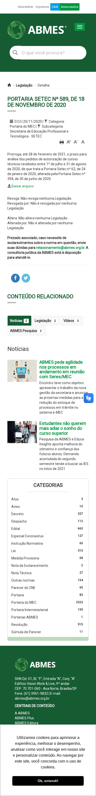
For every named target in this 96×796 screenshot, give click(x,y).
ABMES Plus (24, 718)
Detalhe (44, 85)
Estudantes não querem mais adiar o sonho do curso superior (62, 428)
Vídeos (71, 321)
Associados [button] (69, 7)
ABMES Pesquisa (26, 331)
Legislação (24, 85)
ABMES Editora (26, 723)
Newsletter (25, 7)
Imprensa (42, 7)
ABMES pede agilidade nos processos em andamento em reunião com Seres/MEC (61, 369)
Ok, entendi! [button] (48, 781)
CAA (55, 7)
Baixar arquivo (23, 186)
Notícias (18, 321)
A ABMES (22, 713)
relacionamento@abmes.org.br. (60, 248)
